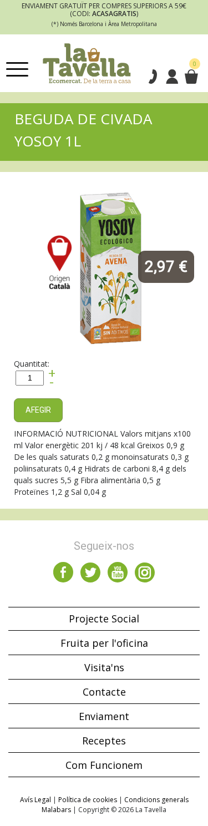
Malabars (56, 809)
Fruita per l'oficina (104, 643)
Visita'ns (104, 667)
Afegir (38, 410)
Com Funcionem (104, 765)
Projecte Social (104, 618)
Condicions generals (156, 799)
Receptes (104, 740)
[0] (190, 76)
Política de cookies (87, 799)
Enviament (104, 716)
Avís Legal (35, 799)
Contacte (104, 691)
